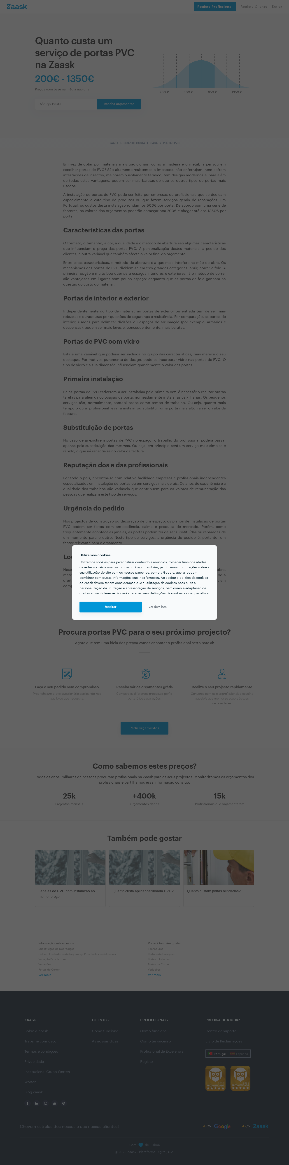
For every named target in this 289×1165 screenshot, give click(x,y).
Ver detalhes (158, 607)
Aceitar (111, 607)
